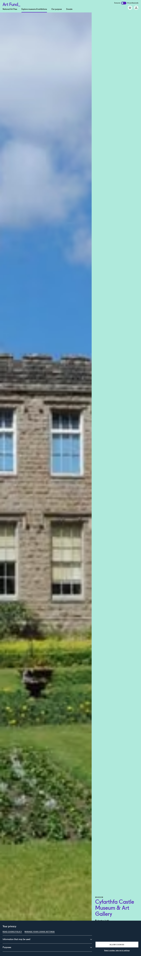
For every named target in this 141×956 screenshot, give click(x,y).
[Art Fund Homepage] (11, 4)
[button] (117, 944)
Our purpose (56, 9)
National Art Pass (10, 9)
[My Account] (136, 8)
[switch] (123, 3)
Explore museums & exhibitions (34, 9)
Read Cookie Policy (12, 931)
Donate (69, 9)
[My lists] (130, 8)
